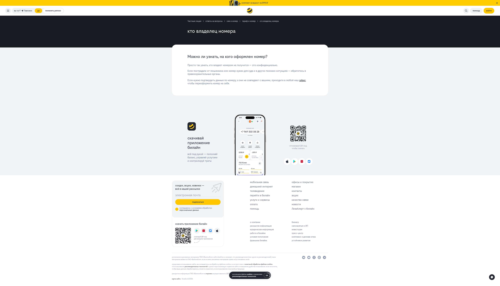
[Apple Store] (287, 161)
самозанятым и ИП (300, 226)
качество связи (300, 199)
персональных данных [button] (189, 210)
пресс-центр (297, 233)
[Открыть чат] (492, 277)
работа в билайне (257, 233)
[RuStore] (309, 161)
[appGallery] (204, 231)
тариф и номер (249, 21)
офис (302, 80)
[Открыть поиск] (466, 11)
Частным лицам (194, 21)
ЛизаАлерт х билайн (303, 208)
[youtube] (308, 257)
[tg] (324, 257)
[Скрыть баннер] (497, 3)
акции (295, 195)
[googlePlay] (197, 231)
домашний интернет (261, 186)
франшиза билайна (258, 240)
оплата (254, 204)
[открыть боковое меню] (8, 11)
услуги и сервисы (260, 199)
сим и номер (232, 21)
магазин (296, 186)
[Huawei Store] (301, 161)
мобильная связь (259, 182)
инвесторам (297, 229)
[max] (319, 257)
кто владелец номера (269, 21)
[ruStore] (210, 231)
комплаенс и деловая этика (304, 237)
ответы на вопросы (214, 21)
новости (296, 204)
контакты (297, 191)
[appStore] (217, 231)
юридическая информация (262, 229)
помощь (254, 208)
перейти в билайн (260, 195)
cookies (249, 274)
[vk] (303, 257)
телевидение (257, 191)
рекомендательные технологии (244, 276)
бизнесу (295, 222)
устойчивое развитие (301, 240)
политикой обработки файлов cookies (258, 264)
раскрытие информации (261, 226)
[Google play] (294, 161)
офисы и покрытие (302, 182)
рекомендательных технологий (196, 266)
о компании (255, 222)
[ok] (314, 257)
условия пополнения (259, 237)
